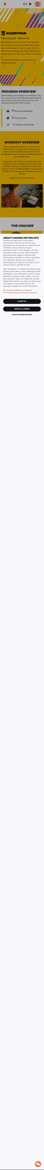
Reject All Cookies (22, 309)
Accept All (22, 301)
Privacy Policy (12, 293)
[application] (38, 1164)
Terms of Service (30, 293)
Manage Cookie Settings (22, 314)
